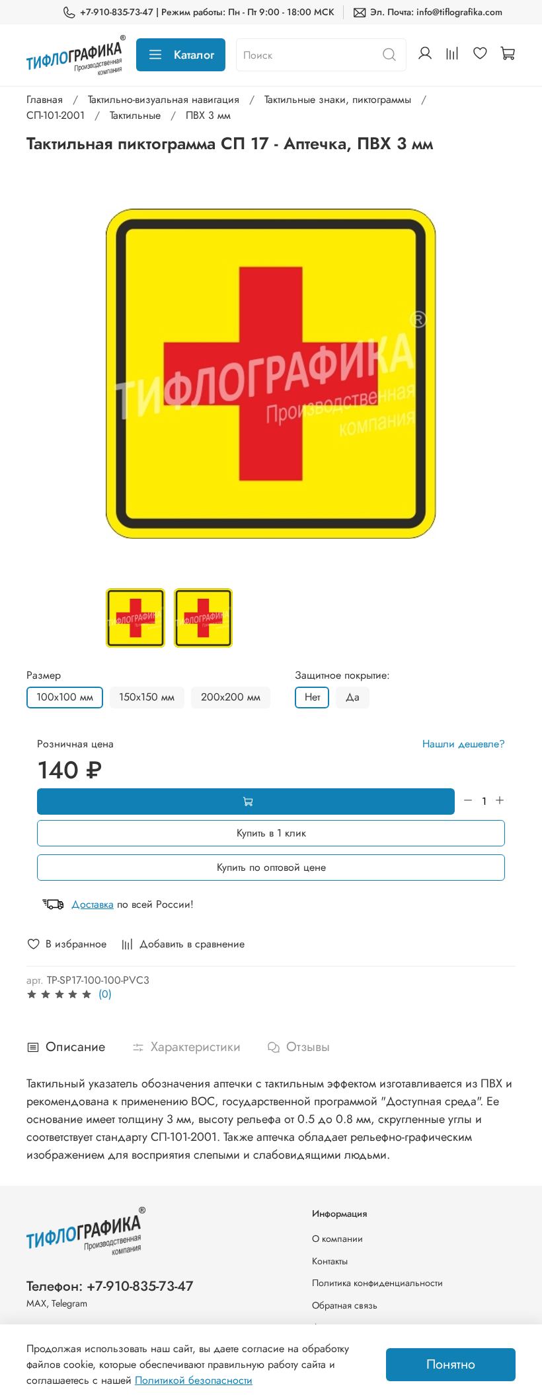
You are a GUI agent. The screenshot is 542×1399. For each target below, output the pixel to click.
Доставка (92, 904)
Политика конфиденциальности (377, 1282)
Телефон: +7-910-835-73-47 (110, 1286)
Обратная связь (344, 1305)
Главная (44, 99)
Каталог (194, 54)
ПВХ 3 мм (208, 115)
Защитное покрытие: (342, 675)
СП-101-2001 (55, 115)
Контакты (330, 1261)
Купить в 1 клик (271, 832)
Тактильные (135, 115)
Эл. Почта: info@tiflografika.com (436, 11)
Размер (43, 675)
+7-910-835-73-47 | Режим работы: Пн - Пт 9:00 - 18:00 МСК (207, 11)
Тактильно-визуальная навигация (163, 99)
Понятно (450, 1364)
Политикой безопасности (193, 1380)
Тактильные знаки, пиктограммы (337, 99)
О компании (337, 1238)
